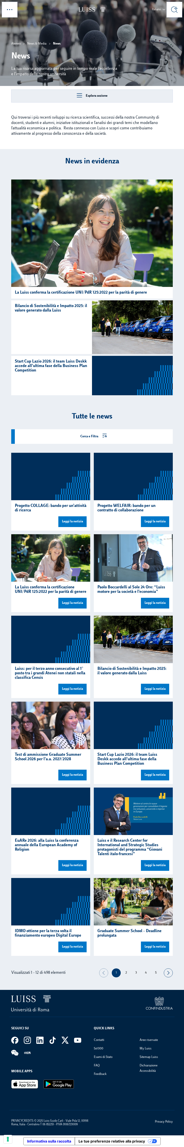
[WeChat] (14, 1052)
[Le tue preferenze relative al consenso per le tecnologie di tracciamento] (8, 1139)
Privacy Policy (164, 1122)
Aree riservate (149, 1040)
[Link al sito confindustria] (159, 1003)
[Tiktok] (52, 1040)
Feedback (100, 1074)
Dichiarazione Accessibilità (149, 1068)
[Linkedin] (40, 1040)
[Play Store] (59, 1084)
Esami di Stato (103, 1057)
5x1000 (98, 1048)
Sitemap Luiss (149, 1057)
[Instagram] (27, 1040)
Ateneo (16, 43)
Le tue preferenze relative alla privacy (112, 1141)
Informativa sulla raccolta (49, 1141)
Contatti (99, 1040)
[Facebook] (14, 1040)
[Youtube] (77, 1040)
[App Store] (24, 1084)
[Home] (92, 9)
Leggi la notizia (72, 521)
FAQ (97, 1065)
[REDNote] (27, 1052)
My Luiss (145, 1048)
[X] (65, 1040)
